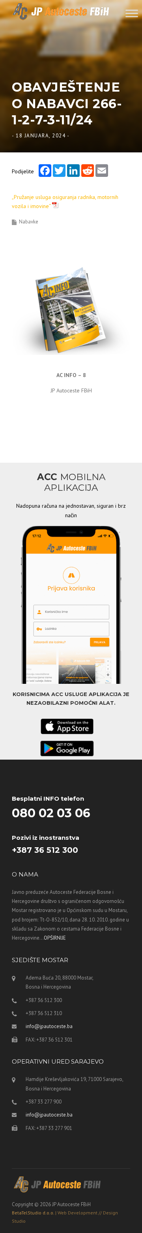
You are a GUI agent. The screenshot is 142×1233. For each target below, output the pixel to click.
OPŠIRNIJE (55, 938)
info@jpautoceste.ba (49, 1026)
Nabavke (28, 221)
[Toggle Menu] (131, 13)
